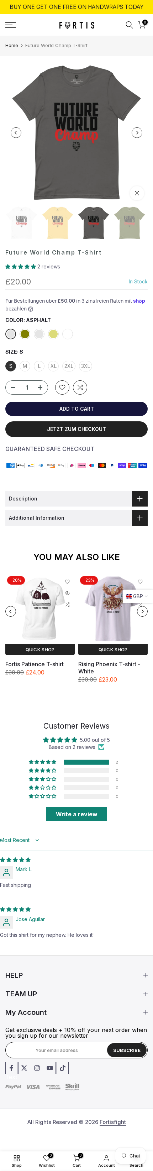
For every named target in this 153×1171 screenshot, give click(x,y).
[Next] (137, 132)
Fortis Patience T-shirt (34, 664)
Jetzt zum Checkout (76, 429)
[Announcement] (76, 7)
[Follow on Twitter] (24, 1068)
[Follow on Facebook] (11, 1068)
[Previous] (16, 132)
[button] (21, 266)
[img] (15, 860)
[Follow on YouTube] (50, 1068)
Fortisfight (113, 1122)
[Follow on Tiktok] (63, 1068)
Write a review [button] (76, 814)
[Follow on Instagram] (37, 1068)
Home (11, 45)
